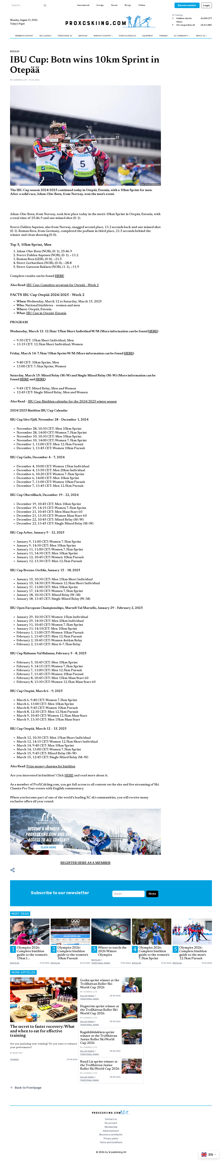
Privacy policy (111, 1138)
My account (111, 1123)
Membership (111, 1127)
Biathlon (82, 36)
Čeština (141, 5)
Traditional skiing (100, 963)
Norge (128, 5)
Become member (187, 5)
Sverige (100, 5)
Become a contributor (111, 1134)
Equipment (147, 36)
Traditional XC (65, 36)
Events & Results (127, 36)
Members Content (24, 36)
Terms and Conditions (111, 1142)
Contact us (111, 1119)
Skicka (152, 893)
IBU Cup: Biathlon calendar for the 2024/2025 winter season (72, 401)
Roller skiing (87, 996)
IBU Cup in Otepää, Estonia (46, 313)
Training (163, 36)
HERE (69, 775)
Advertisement (111, 1131)
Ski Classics (45, 36)
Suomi (114, 5)
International (83, 5)
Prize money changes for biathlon (50, 766)
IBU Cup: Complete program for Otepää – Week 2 (62, 285)
